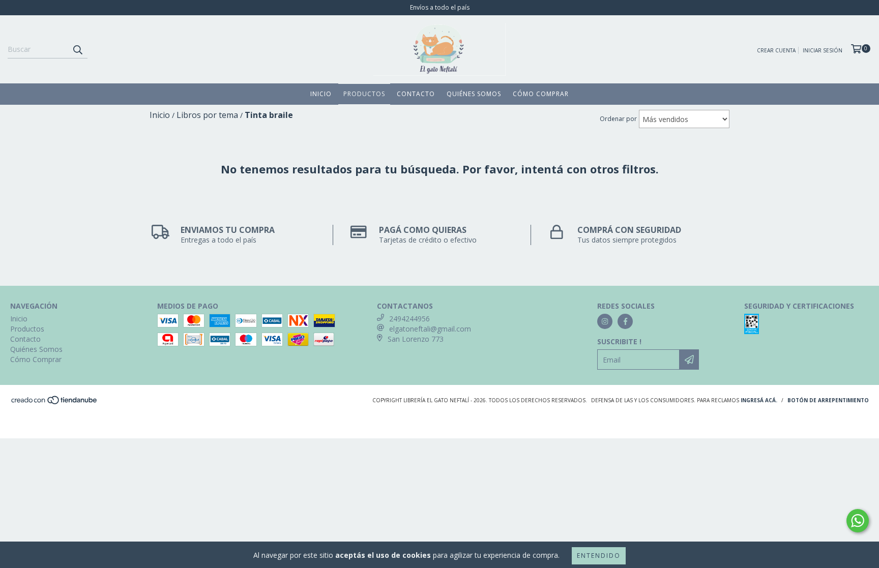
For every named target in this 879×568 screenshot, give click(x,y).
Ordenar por (618, 118)
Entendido (599, 555)
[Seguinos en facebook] (625, 321)
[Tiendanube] (54, 402)
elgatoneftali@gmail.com (430, 329)
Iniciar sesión (822, 50)
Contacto (416, 93)
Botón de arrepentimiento (828, 400)
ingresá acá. (759, 400)
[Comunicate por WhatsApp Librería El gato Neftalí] (857, 520)
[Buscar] (77, 49)
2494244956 (409, 318)
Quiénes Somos (474, 93)
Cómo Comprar (541, 93)
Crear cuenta (776, 50)
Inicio (321, 93)
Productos (364, 93)
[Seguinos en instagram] (604, 321)
